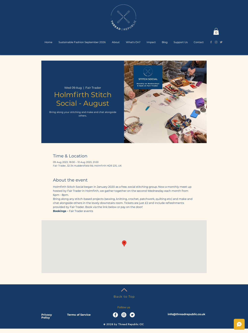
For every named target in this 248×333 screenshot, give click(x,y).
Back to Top (124, 296)
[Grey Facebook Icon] (211, 42)
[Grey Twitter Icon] (221, 42)
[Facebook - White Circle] (115, 314)
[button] (116, 42)
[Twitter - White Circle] (132, 314)
